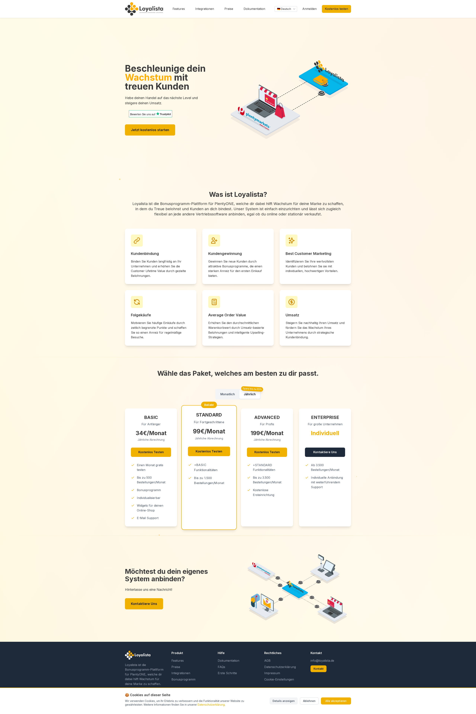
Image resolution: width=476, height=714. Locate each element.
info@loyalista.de (322, 660)
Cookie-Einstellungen (279, 679)
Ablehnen (309, 700)
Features (177, 660)
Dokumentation (228, 660)
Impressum (272, 673)
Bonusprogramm (183, 679)
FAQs (221, 667)
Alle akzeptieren (336, 700)
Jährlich (250, 394)
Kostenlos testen (336, 9)
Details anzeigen (284, 700)
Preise (175, 667)
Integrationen (180, 673)
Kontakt (318, 668)
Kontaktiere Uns (325, 452)
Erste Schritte (227, 673)
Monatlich (227, 394)
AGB (267, 660)
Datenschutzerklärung (280, 667)
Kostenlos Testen (151, 452)
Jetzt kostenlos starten (150, 130)
